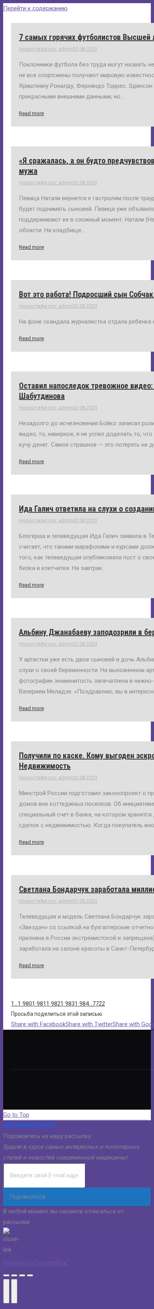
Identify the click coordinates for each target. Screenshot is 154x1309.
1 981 (39, 1003)
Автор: (56, 49)
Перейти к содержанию (35, 8)
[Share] (14, 1275)
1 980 (25, 1003)
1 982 (53, 1003)
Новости (29, 49)
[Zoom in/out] (30, 1275)
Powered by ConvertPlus (36, 1262)
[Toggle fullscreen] (22, 1275)
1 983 (67, 1003)
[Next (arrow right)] (14, 1291)
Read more (31, 113)
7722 (98, 1003)
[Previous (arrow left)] (6, 1291)
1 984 (82, 1003)
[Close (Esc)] (6, 1275)
